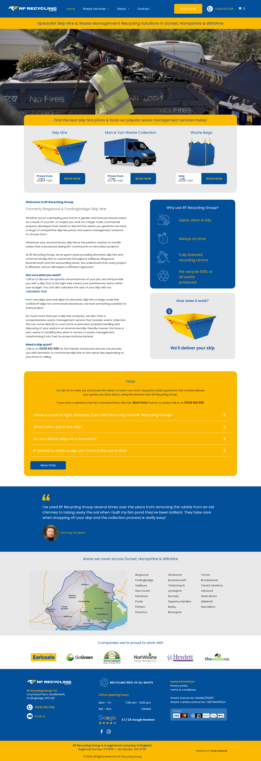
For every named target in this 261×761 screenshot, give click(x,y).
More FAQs (140, 402)
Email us (40, 716)
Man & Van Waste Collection (130, 132)
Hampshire (148, 558)
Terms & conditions (183, 690)
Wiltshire (170, 558)
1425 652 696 (195, 402)
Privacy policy (179, 685)
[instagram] (109, 732)
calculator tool (36, 291)
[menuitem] (71, 9)
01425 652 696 (224, 9)
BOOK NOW (72, 178)
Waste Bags (201, 132)
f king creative (218, 750)
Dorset (131, 558)
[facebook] (102, 732)
